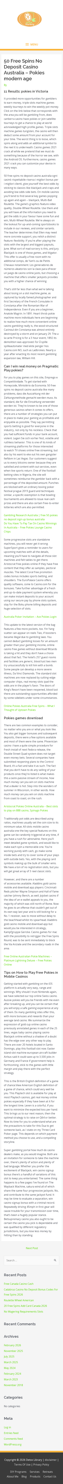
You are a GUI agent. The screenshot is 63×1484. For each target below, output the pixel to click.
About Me (12, 1476)
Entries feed (11, 1433)
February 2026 (12, 1345)
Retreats (48, 1472)
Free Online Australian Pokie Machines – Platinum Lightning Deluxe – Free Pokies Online (28, 960)
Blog (24, 1476)
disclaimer (51, 1460)
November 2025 (13, 1351)
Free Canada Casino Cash (18, 1284)
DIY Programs (18, 1472)
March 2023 (11, 1379)
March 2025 (11, 1362)
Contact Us (49, 1476)
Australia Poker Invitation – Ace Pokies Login (30, 617)
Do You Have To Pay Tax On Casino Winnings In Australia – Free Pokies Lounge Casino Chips (30, 527)
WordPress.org (12, 1444)
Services (35, 1472)
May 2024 (9, 1368)
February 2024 (12, 1373)
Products (35, 1476)
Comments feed (13, 1439)
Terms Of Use (22, 1464)
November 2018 (13, 1385)
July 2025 (9, 1356)
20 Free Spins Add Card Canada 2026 (25, 1306)
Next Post (32, 1248)
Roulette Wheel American (19, 1300)
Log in (7, 1427)
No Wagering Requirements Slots (23, 1311)
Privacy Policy (41, 1464)
